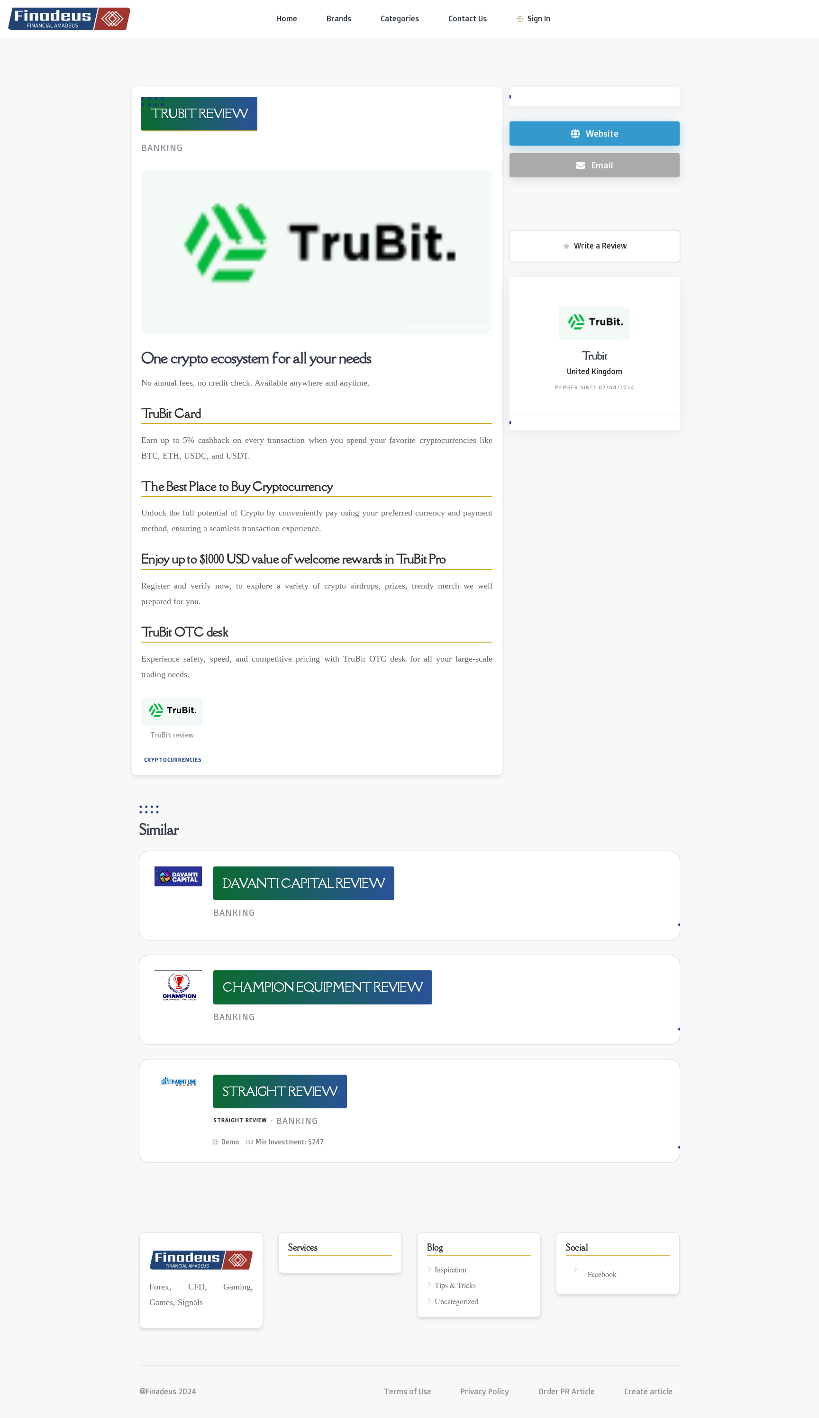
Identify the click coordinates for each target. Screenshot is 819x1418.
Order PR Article (566, 1391)
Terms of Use (407, 1391)
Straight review (280, 1091)
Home (286, 18)
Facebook (602, 1274)
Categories (400, 18)
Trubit (594, 355)
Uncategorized (456, 1301)
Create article (648, 1391)
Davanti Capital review (304, 883)
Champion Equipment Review (323, 987)
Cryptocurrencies (173, 759)
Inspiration (450, 1269)
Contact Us (467, 18)
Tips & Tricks (455, 1285)
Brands (339, 18)
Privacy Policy (485, 1391)
